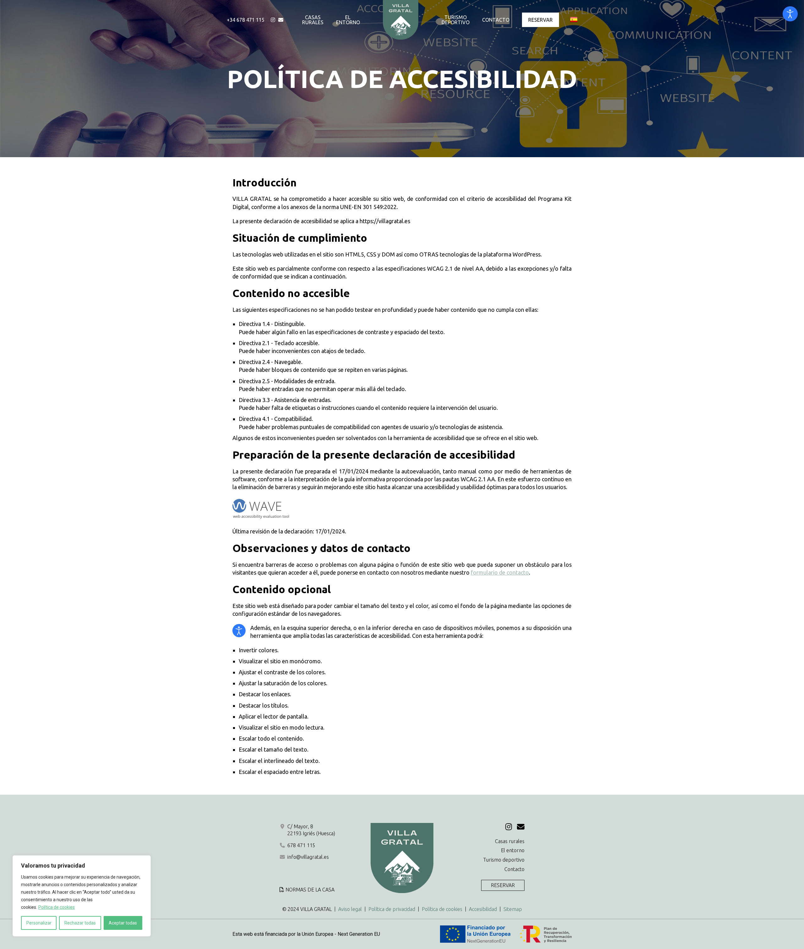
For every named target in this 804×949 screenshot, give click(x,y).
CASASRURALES (312, 20)
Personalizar (39, 922)
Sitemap (512, 909)
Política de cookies (56, 907)
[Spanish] (574, 20)
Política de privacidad (391, 909)
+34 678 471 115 (245, 19)
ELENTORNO (348, 20)
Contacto (514, 869)
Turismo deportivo (503, 860)
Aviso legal (350, 909)
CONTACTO (495, 19)
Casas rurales (509, 841)
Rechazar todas (80, 922)
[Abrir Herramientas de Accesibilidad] (790, 13)
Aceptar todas (123, 922)
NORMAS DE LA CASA (309, 889)
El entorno (512, 850)
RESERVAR (540, 19)
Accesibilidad (483, 909)
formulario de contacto (500, 572)
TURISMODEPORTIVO (456, 20)
